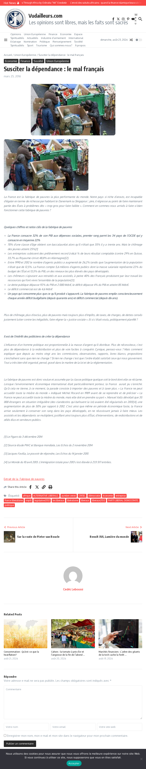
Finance (53, 34)
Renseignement (62, 41)
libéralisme (72, 500)
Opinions (15, 34)
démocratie (94, 495)
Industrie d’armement (53, 37)
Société (78, 41)
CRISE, (82, 495)
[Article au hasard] (131, 39)
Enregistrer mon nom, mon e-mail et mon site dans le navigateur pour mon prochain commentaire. (67, 735)
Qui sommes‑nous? (61, 45)
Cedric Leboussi (73, 589)
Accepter (74, 763)
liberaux (85, 500)
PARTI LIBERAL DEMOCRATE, (123, 500)
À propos (80, 45)
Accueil (8, 54)
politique (9, 505)
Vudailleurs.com (45, 15)
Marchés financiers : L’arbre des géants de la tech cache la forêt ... (119, 653)
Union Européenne (35, 34)
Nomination (30, 41)
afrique (26, 495)
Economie (65, 34)
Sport (30, 45)
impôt (29, 500)
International (76, 37)
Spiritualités (17, 37)
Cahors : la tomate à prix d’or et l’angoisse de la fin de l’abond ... (68, 653)
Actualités (32, 37)
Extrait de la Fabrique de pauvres (24, 479)
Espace (78, 34)
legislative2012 (42, 500)
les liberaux (58, 500)
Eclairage (15, 41)
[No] (141, 759)
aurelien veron (68, 495)
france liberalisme (14, 500)
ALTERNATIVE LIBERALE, (46, 495)
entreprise (121, 495)
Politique (45, 41)
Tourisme (41, 45)
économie (108, 495)
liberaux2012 (98, 500)
